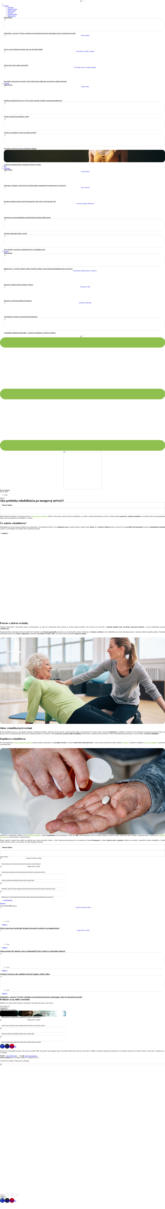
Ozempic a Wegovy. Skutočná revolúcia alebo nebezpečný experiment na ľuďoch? (35, 185)
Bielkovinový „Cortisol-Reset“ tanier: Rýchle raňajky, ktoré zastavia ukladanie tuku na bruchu (38, 269)
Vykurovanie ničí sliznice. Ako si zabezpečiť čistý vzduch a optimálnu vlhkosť (23, 872)
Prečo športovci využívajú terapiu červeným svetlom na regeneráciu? (21, 864)
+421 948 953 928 (11, 1056)
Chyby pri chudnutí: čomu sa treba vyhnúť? (20, 133)
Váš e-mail (3, 1006)
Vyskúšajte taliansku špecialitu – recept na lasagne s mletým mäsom (30, 333)
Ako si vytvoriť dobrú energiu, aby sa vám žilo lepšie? (23, 49)
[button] (3, 903)
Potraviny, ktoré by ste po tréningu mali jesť (20, 149)
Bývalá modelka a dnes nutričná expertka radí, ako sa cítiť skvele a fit (30, 201)
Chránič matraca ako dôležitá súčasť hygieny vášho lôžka (17, 880)
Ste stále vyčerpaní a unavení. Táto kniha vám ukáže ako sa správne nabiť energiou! (35, 81)
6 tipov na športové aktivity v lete (16, 117)
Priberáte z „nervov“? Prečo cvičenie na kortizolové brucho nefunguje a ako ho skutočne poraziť (40, 33)
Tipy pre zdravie (5, 490)
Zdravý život (11, 11)
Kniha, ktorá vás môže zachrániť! (16, 65)
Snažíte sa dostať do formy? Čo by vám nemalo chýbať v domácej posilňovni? (33, 101)
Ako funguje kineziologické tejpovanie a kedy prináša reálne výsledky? (21, 1042)
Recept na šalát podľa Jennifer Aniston (18, 285)
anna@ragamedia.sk (31, 1056)
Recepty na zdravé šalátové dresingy (18, 301)
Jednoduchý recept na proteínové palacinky (21, 317)
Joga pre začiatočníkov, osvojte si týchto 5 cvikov (22, 165)
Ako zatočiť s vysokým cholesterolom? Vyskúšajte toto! (24, 249)
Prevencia (11, 7)
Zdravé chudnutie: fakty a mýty (15, 233)
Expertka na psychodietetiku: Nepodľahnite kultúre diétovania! (27, 217)
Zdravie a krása (12, 9)
